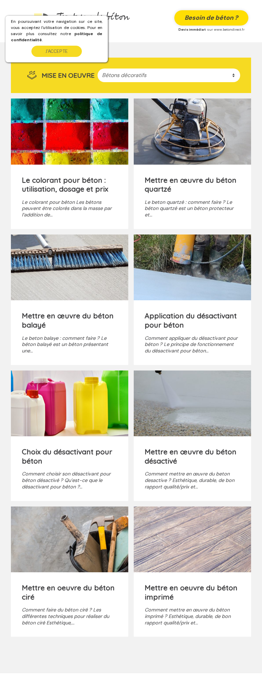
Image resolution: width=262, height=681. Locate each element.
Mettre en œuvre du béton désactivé (190, 456)
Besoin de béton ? (211, 18)
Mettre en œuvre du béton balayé (68, 320)
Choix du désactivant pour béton (67, 456)
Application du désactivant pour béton (191, 320)
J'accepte (56, 51)
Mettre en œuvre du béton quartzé (190, 185)
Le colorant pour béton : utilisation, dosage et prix (65, 185)
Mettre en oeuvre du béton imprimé (191, 592)
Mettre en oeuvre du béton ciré (68, 592)
